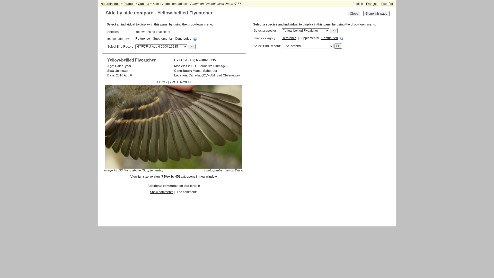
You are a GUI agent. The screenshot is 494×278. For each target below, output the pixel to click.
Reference (142, 38)
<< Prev (161, 82)
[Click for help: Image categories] (195, 39)
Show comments (161, 192)
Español (387, 4)
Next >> (185, 82)
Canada (143, 4)
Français (372, 4)
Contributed (183, 38)
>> (191, 46)
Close (354, 13)
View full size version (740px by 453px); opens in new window (173, 176)
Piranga (129, 4)
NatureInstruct (110, 4)
